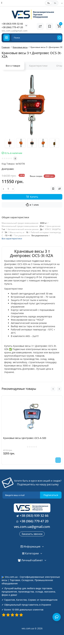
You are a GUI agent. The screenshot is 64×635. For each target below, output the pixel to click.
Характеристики (38, 65)
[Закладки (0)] (49, 26)
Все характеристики (12, 238)
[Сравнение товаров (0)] (40, 26)
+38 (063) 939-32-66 (12, 23)
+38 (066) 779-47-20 (12, 27)
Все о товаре (13, 65)
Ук (55, 3)
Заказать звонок (32, 534)
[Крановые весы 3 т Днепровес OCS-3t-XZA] (32, 105)
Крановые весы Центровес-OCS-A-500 (24, 438)
